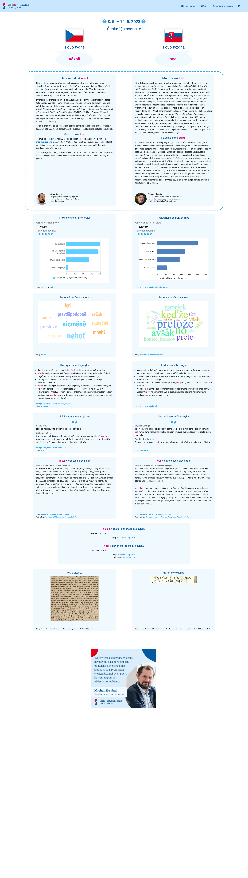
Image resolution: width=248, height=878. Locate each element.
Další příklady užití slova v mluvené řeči (52, 448)
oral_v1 (52, 287)
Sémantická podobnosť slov (151, 355)
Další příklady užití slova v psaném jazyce (53, 404)
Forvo (77, 517)
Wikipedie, (49, 517)
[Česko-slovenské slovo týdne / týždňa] (16, 6)
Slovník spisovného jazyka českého (55, 514)
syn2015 (44, 287)
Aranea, (164, 517)
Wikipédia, (172, 517)
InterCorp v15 (129, 557)
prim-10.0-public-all (148, 287)
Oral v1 (44, 450)
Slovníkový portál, (153, 517)
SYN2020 (44, 406)
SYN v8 (43, 355)
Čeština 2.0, (69, 517)
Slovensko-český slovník (126, 555)
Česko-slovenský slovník (126, 538)
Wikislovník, (59, 517)
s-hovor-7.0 (163, 287)
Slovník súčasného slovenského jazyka (155, 514)
